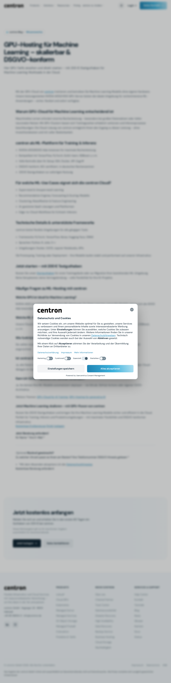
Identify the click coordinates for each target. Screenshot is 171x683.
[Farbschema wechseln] (121, 5)
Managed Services (66, 615)
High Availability (104, 621)
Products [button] (34, 5)
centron (14, 6)
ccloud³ (60, 594)
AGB (165, 665)
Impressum (137, 665)
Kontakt (138, 599)
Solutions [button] (48, 5)
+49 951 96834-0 (13, 615)
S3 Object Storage (66, 621)
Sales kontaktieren (58, 543)
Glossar (138, 621)
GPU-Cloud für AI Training (52, 397)
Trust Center (102, 605)
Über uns (100, 594)
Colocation (62, 631)
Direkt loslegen (55, 426)
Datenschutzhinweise (79, 464)
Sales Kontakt (151, 5)
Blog (136, 610)
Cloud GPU (62, 599)
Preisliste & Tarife (66, 637)
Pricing (76, 5)
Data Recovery (103, 626)
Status (138, 637)
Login (131, 5)
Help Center (141, 594)
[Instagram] (15, 624)
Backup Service (104, 631)
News (137, 615)
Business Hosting (104, 637)
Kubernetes (62, 605)
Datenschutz (153, 665)
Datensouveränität (105, 610)
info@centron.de (32, 615)
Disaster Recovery (105, 615)
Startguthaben (45, 273)
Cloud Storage (103, 642)
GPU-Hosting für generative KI (87, 397)
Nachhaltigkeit (103, 647)
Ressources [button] (63, 5)
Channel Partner (104, 599)
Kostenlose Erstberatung (31, 426)
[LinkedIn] (7, 624)
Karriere (138, 626)
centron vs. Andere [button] (92, 5)
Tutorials (139, 605)
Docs (137, 631)
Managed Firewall (65, 626)
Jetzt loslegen (25, 543)
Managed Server (65, 610)
